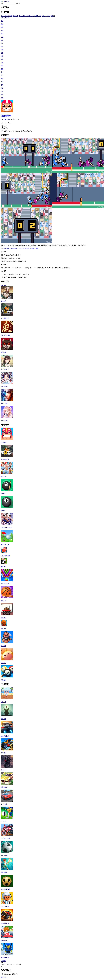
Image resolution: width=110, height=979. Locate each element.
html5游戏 (30, 248)
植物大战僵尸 (23, 16)
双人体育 (35, 248)
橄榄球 (14, 248)
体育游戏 (7, 119)
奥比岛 (10, 16)
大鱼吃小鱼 (37, 16)
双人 (17, 248)
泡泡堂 (53, 16)
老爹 (6, 16)
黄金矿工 (15, 16)
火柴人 (44, 16)
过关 (23, 248)
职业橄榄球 (6, 116)
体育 (20, 248)
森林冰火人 (30, 16)
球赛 (8, 248)
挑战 (25, 248)
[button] (3, 977)
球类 (5, 248)
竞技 (10, 248)
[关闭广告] (1, 966)
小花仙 (48, 16)
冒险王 (3, 16)
